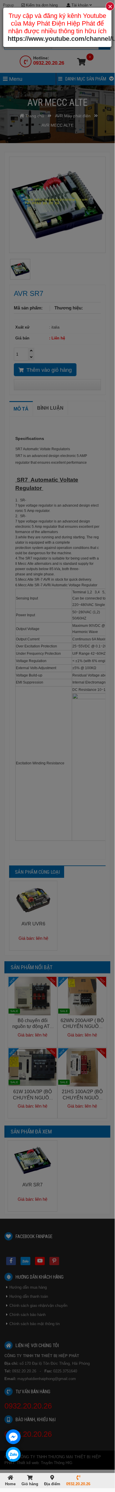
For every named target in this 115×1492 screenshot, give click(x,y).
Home (10, 1484)
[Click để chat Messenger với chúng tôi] (13, 1436)
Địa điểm (52, 1484)
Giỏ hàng (29, 1484)
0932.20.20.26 (78, 1484)
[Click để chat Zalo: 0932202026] (13, 1454)
